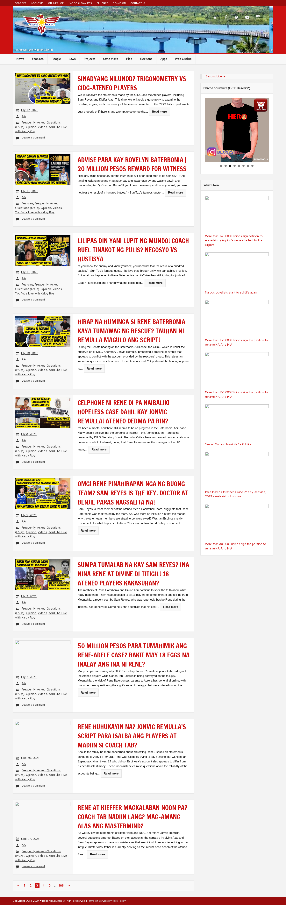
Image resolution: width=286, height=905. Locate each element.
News (20, 59)
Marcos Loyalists (80, 3)
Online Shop (56, 3)
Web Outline (183, 59)
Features (38, 59)
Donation (119, 3)
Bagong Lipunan (215, 76)
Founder (20, 3)
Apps (163, 59)
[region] (237, 130)
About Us (37, 3)
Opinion (31, 127)
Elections (146, 59)
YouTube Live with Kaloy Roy (34, 212)
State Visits (110, 59)
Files (129, 59)
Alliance (102, 3)
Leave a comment (33, 137)
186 (61, 885)
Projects (89, 59)
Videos (42, 127)
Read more (159, 111)
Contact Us (138, 3)
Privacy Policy (117, 900)
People (56, 59)
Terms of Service (97, 900)
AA (24, 116)
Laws (72, 59)
